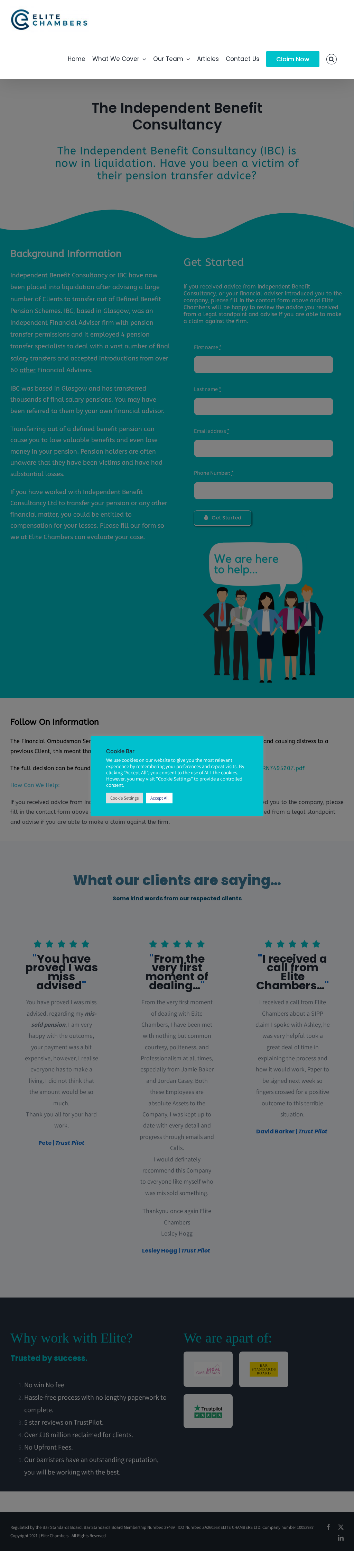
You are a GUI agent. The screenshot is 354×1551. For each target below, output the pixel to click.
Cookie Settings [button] (124, 798)
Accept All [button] (159, 798)
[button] (331, 59)
